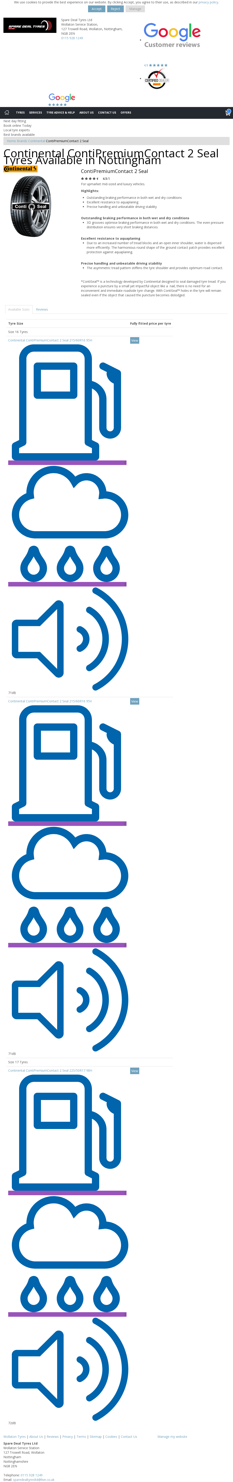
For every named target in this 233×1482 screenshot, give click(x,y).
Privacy (67, 1436)
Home (11, 141)
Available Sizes (19, 309)
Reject (115, 9)
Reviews (42, 309)
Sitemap (96, 1436)
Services (35, 112)
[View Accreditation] (157, 78)
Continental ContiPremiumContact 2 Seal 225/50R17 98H (50, 1070)
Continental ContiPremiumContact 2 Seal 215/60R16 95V (50, 701)
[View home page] (29, 25)
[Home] (7, 113)
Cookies (111, 1436)
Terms (81, 1436)
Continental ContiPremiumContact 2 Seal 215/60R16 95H (50, 340)
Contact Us (107, 112)
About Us (86, 112)
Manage (135, 9)
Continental (36, 141)
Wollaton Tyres (14, 1436)
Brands (22, 141)
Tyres (20, 112)
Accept (97, 9)
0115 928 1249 (72, 38)
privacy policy (208, 2)
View (134, 340)
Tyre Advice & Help (60, 112)
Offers (126, 112)
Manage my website (172, 1436)
